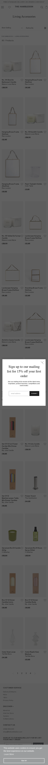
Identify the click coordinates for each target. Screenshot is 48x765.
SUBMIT (34, 393)
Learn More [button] (9, 754)
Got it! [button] (24, 761)
